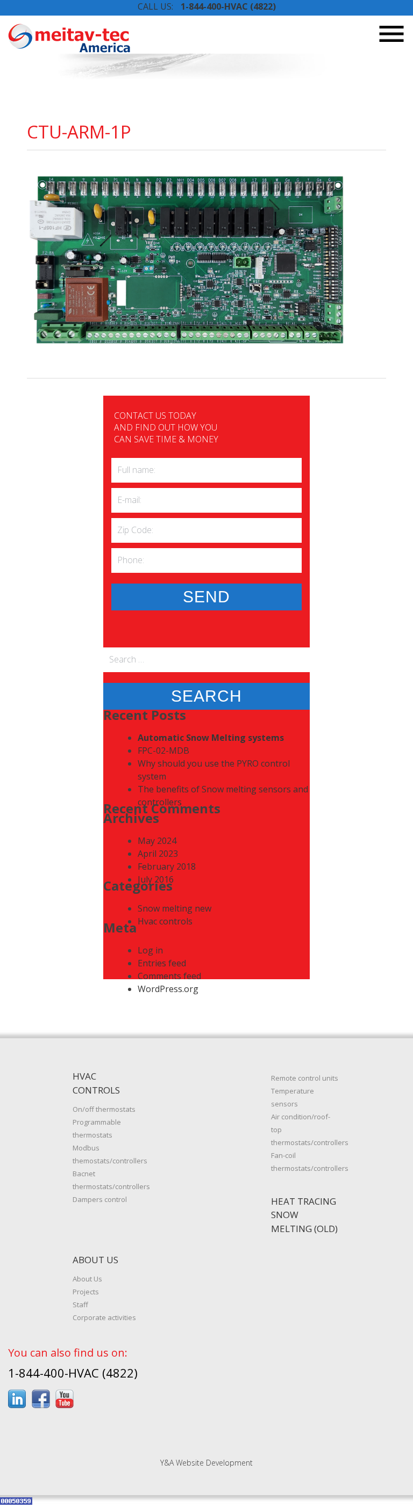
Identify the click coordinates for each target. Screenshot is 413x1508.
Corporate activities (104, 1317)
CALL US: (207, 6)
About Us (87, 1279)
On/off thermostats (104, 1109)
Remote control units (304, 1078)
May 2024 (157, 841)
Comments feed (169, 976)
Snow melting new (174, 908)
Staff (80, 1304)
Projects (86, 1291)
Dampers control (100, 1199)
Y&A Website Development (206, 1463)
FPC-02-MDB (163, 750)
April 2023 (158, 853)
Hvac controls (165, 921)
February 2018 (167, 866)
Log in (150, 950)
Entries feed (162, 963)
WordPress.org (168, 989)
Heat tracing (303, 1201)
